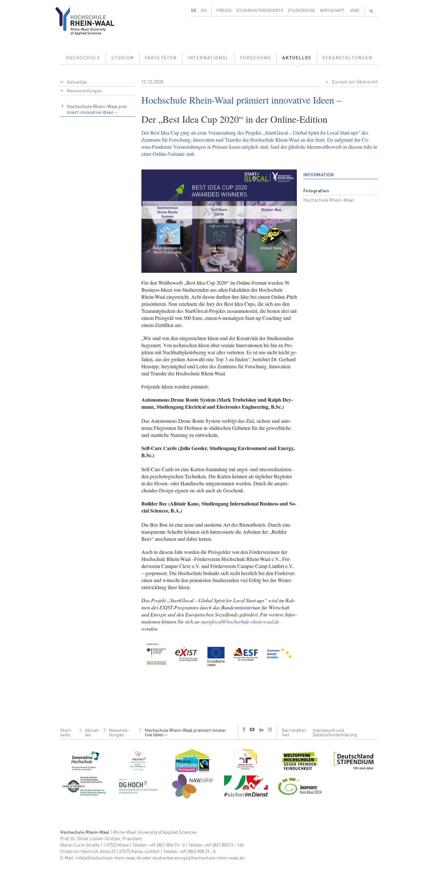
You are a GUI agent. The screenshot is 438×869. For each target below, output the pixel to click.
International (208, 58)
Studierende (301, 11)
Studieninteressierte (259, 11)
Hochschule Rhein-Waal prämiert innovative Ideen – (97, 109)
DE (193, 11)
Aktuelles (296, 58)
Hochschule (83, 58)
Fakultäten (161, 58)
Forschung (255, 58)
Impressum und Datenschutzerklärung (335, 732)
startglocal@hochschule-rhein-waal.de (240, 621)
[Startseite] (90, 20)
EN (203, 11)
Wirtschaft (332, 11)
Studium (122, 58)
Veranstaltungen (347, 58)
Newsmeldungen (84, 91)
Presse (224, 11)
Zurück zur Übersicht (355, 82)
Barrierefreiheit (294, 732)
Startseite (66, 732)
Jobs (354, 11)
